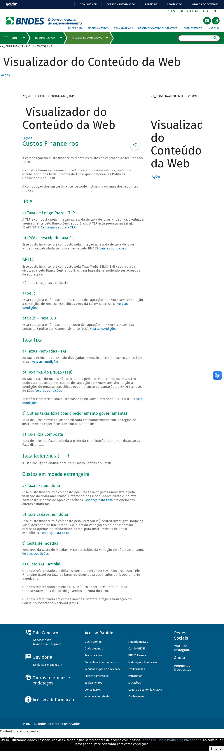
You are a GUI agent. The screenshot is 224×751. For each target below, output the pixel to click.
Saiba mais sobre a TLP (58, 227)
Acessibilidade (189, 11)
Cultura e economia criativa (145, 689)
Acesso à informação (121, 4)
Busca (174, 38)
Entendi (216, 748)
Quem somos (93, 641)
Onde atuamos (94, 648)
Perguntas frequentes (182, 668)
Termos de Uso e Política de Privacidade (171, 740)
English (171, 11)
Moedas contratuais (97, 696)
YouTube (180, 646)
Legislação (174, 4)
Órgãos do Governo (205, 4)
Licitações (134, 682)
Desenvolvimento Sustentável (158, 28)
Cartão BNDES (136, 648)
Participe (151, 4)
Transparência (123, 28)
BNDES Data (75, 28)
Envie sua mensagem (47, 665)
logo (44, 21)
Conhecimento (193, 28)
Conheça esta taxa (98, 500)
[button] (5, 75)
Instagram (182, 650)
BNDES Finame (137, 655)
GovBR (11, 4)
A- (208, 11)
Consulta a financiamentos (101, 662)
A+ (205, 11)
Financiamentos (98, 28)
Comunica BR (88, 4)
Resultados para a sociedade (103, 669)
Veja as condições (113, 248)
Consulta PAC (93, 689)
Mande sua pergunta (47, 644)
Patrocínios (135, 675)
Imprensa (214, 28)
